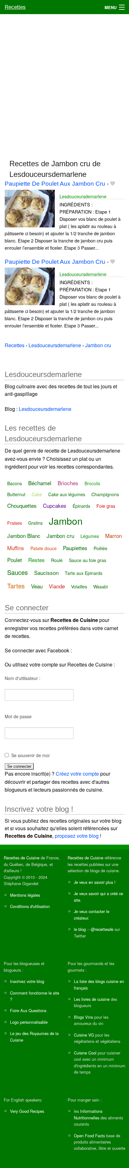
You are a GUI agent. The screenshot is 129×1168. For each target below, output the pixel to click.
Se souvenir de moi (30, 755)
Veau (37, 586)
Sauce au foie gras (87, 560)
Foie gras (105, 506)
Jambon (66, 521)
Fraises (14, 523)
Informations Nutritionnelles (88, 1114)
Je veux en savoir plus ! (95, 882)
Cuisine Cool (85, 1053)
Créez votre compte (77, 773)
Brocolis (92, 483)
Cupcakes (54, 505)
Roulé (57, 560)
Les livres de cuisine (92, 999)
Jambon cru (60, 535)
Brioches (68, 483)
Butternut (16, 494)
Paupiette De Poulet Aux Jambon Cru (55, 183)
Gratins (35, 523)
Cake (37, 494)
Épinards (81, 506)
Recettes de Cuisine (21, 858)
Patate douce (43, 548)
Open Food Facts (89, 1136)
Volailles (79, 586)
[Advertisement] (64, 83)
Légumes (89, 536)
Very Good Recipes (27, 1111)
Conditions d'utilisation (30, 906)
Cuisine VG (84, 1035)
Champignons (105, 494)
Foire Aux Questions (28, 1010)
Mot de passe (18, 716)
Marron (113, 535)
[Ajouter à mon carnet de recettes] (112, 183)
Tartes (16, 585)
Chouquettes (22, 505)
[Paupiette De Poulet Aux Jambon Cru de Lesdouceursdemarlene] (30, 207)
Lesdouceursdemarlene (82, 196)
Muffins (15, 548)
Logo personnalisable (29, 1022)
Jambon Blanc (23, 535)
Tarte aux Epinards (83, 573)
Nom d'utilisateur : (22, 678)
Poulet (14, 560)
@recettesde (102, 929)
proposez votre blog (77, 835)
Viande (57, 586)
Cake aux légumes (66, 494)
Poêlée (100, 548)
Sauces (17, 572)
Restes (36, 560)
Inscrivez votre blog (27, 981)
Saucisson (46, 572)
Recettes (15, 7)
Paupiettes (75, 548)
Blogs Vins (83, 1017)
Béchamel (39, 483)
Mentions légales (25, 895)
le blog (80, 929)
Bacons (14, 483)
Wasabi (100, 586)
